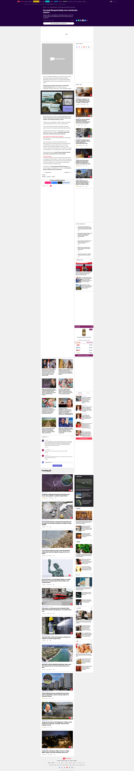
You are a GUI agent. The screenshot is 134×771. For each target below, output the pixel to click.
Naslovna (44, 7)
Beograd (44, 176)
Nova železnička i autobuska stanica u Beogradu (53, 136)
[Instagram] (79, 47)
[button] (72, 20)
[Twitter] (81, 47)
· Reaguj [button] (79, 145)
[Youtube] (84, 47)
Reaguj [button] (44, 185)
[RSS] (91, 47)
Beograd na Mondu (53, 7)
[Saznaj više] (91, 260)
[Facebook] (77, 47)
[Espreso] (53, 762)
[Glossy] (62, 762)
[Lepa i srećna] (66, 762)
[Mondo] (21, 1)
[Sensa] (74, 762)
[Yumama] (79, 762)
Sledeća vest (67, 172)
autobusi (48, 176)
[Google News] (88, 47)
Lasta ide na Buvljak (47, 156)
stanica (53, 176)
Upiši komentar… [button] (48, 462)
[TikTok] (86, 47)
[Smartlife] (70, 762)
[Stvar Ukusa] (84, 762)
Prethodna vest (48, 172)
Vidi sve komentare (57, 465)
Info (48, 7)
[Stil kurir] (59, 762)
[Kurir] (49, 762)
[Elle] (56, 762)
